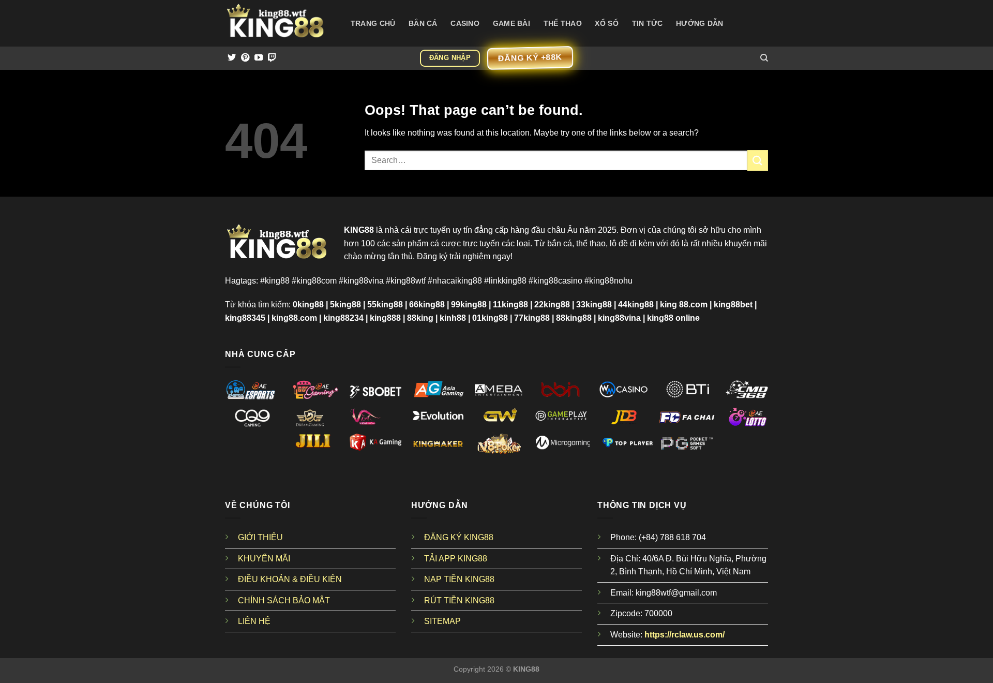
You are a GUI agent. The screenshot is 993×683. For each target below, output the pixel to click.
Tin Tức (647, 23)
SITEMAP (442, 621)
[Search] (764, 58)
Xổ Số (606, 23)
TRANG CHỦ (373, 23)
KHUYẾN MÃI (264, 558)
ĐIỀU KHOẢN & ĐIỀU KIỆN (290, 579)
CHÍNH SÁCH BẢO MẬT (284, 600)
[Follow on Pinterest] (245, 58)
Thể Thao (563, 23)
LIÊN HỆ (254, 621)
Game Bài (511, 23)
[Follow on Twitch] (272, 58)
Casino (464, 23)
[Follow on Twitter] (232, 58)
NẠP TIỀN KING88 (459, 579)
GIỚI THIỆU (260, 537)
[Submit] (757, 160)
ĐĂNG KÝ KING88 (458, 537)
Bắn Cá (423, 23)
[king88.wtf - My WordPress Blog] (276, 23)
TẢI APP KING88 (455, 558)
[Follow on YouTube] (258, 58)
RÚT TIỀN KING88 (459, 600)
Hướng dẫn (700, 23)
